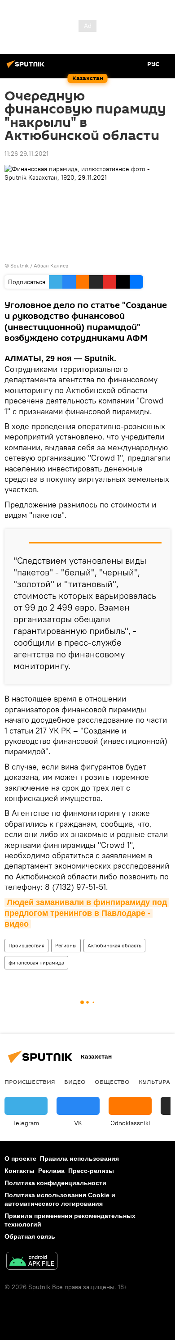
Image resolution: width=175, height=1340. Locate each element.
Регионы (66, 945)
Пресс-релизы (91, 1170)
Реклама (51, 1170)
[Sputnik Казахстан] (26, 67)
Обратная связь (29, 1236)
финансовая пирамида (36, 962)
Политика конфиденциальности (55, 1182)
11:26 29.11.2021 (26, 153)
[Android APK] (31, 1262)
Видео (75, 1081)
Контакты (19, 1170)
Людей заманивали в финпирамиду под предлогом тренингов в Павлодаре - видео (86, 913)
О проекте (20, 1158)
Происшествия (26, 945)
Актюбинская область (114, 945)
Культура (154, 1081)
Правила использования (79, 1158)
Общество (112, 1081)
